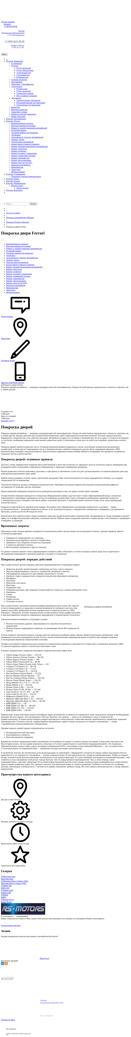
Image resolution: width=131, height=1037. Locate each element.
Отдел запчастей (23, 68)
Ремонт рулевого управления (24, 153)
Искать (33, 204)
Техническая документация (28, 105)
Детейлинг (16, 135)
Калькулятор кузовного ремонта (25, 144)
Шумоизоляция (18, 172)
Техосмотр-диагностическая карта (26, 176)
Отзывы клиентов (19, 80)
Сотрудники (16, 86)
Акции (16, 181)
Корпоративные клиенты (22, 123)
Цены (16, 179)
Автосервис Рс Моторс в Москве (72, 970)
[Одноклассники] (6, 963)
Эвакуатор (15, 169)
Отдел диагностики (25, 70)
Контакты (18, 190)
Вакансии (15, 107)
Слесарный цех (23, 75)
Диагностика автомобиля (22, 142)
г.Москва (21, 31)
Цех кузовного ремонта (26, 96)
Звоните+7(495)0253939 (10, 25)
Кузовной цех (22, 77)
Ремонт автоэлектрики (21, 160)
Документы (16, 98)
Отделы (14, 66)
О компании (16, 63)
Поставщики (16, 82)
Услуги (16, 121)
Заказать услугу (8, 421)
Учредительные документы (28, 100)
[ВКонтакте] (2, 963)
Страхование (19, 174)
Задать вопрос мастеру (11, 925)
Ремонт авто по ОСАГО (21, 163)
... (7, 59)
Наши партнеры (18, 116)
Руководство (21, 89)
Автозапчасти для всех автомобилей (27, 137)
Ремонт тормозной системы (23, 156)
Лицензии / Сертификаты (22, 84)
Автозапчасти (19, 119)
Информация (19, 183)
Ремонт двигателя (19, 149)
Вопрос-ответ (17, 186)
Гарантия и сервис (19, 112)
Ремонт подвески (18, 151)
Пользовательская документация (30, 103)
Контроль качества (19, 110)
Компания (18, 61)
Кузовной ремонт (18, 130)
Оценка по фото (8, 1020)
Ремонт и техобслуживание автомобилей (29, 128)
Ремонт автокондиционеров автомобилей (29, 146)
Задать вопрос (22, 188)
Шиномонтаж (17, 167)
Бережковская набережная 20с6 (13, 33)
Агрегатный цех (23, 73)
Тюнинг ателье (17, 139)
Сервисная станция (24, 93)
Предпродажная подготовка (23, 126)
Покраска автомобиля (20, 165)
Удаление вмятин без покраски (24, 133)
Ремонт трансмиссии (20, 158)
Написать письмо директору (23, 114)
